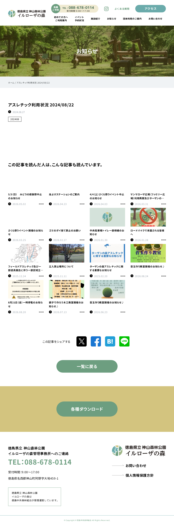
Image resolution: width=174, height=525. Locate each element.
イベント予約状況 (79, 19)
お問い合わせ (155, 18)
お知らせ (111, 18)
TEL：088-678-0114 (40, 462)
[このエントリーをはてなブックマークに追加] (110, 341)
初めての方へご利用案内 (61, 19)
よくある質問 (122, 8)
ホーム (11, 82)
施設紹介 (95, 18)
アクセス (151, 9)
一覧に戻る (87, 366)
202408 (14, 119)
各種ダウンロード (87, 409)
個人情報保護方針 (140, 475)
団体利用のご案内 (132, 18)
